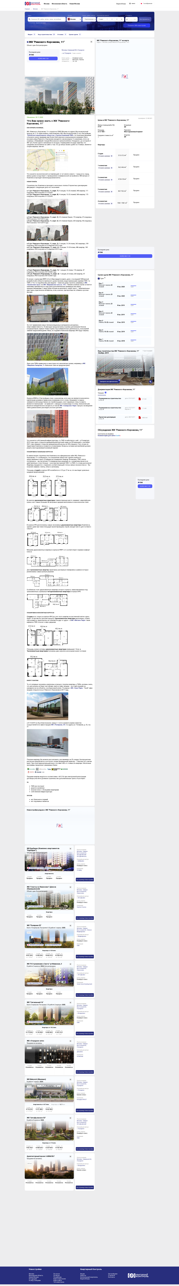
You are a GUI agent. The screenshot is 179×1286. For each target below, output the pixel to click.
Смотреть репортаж (36, 867)
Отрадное (80, 50)
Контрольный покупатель (89, 1277)
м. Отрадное (67, 53)
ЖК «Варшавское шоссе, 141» (54, 285)
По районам (57, 1277)
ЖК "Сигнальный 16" (35, 1002)
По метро (56, 1275)
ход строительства (53, 867)
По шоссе (56, 1274)
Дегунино (80, 1051)
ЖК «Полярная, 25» (58, 725)
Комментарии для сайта (109, 435)
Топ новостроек (58, 1282)
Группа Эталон (81, 907)
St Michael (80, 1056)
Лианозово (80, 893)
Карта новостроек (59, 1279)
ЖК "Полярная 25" (34, 925)
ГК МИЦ (79, 870)
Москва (35, 9)
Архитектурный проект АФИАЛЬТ (41, 1156)
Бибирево (81, 861)
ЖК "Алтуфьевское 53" (36, 1118)
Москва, (79, 851)
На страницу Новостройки (84, 879)
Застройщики (112, 1274)
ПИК (78, 945)
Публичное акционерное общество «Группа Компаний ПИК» (50, 135)
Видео (31, 34)
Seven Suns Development (84, 984)
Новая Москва (34, 1277)
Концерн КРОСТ (82, 1099)
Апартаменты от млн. (41, 1104)
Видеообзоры (85, 1279)
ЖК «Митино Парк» (78, 620)
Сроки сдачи (74, 34)
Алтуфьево (81, 898)
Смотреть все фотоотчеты (110, 381)
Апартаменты (49, 873)
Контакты (111, 1277)
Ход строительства (46, 34)
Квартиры (49, 912)
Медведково (82, 936)
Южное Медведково (84, 930)
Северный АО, (87, 1159)
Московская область (36, 1275)
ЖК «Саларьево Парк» (68, 406)
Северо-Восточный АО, (82, 852)
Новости (83, 1275)
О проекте (111, 1275)
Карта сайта (57, 1280)
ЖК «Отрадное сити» (35, 1041)
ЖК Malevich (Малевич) (36, 1079)
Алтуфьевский (81, 854)
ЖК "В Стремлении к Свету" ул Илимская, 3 (44, 964)
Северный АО (72, 50)
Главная (27, 9)
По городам (33, 1279)
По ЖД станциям (35, 1280)
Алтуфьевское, (82, 856)
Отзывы (61, 34)
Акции (82, 1274)
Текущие (102, 393)
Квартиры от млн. (49, 950)
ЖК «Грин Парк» (77, 688)
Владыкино (81, 1013)
